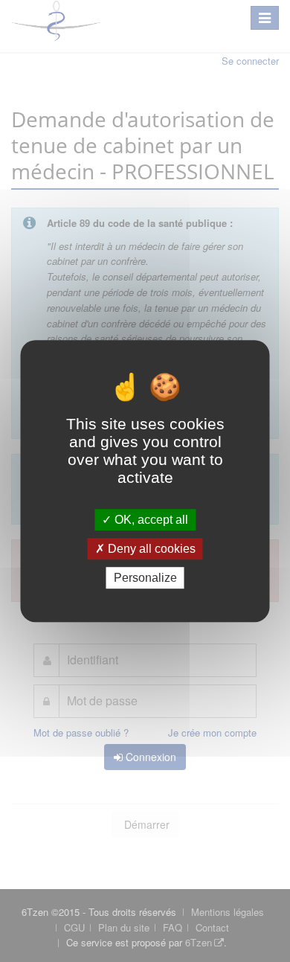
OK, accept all (150, 519)
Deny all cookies (150, 548)
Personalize (145, 577)
